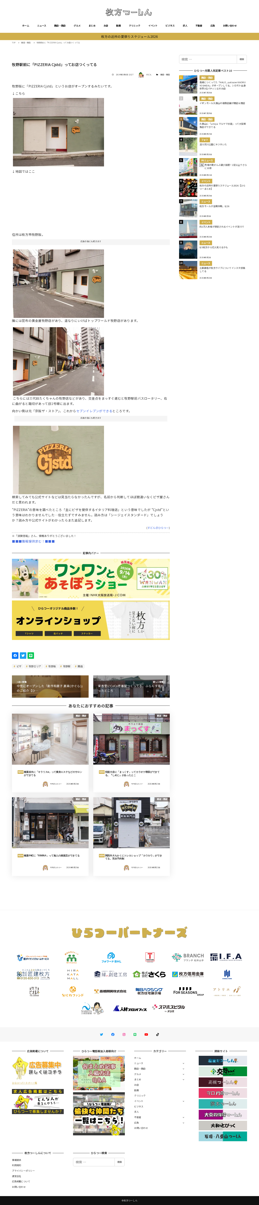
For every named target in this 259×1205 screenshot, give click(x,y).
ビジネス (170, 25)
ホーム (25, 25)
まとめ (92, 25)
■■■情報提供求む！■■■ (33, 541)
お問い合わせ (230, 25)
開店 (80, 666)
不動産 (198, 25)
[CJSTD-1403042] (58, 360)
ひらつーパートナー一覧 (24, 1082)
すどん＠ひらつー (158, 528)
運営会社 (16, 1176)
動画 (118, 25)
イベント (152, 25)
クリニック (134, 25)
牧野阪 (52, 666)
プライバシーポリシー (23, 1170)
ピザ (19, 666)
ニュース (41, 25)
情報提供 (16, 1159)
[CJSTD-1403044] (58, 458)
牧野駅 (67, 666)
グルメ (77, 25)
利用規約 (16, 1165)
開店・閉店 (60, 25)
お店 (106, 25)
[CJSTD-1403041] (58, 131)
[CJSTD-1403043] (58, 282)
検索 (242, 59)
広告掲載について (21, 1181)
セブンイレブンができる (94, 411)
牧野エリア (34, 666)
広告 (212, 25)
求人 (185, 25)
